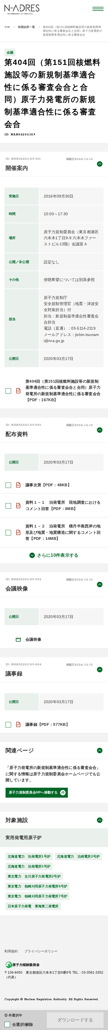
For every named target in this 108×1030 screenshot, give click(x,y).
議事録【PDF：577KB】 (47, 724)
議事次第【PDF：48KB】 (48, 485)
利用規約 (11, 951)
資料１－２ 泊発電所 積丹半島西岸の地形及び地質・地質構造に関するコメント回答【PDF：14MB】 (63, 532)
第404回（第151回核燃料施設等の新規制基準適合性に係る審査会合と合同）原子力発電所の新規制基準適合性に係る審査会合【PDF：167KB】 (63, 390)
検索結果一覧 (26, 26)
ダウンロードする (75, 1020)
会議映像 (33, 639)
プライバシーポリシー (41, 951)
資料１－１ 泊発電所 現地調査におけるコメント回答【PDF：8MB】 (63, 505)
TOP (7, 27)
